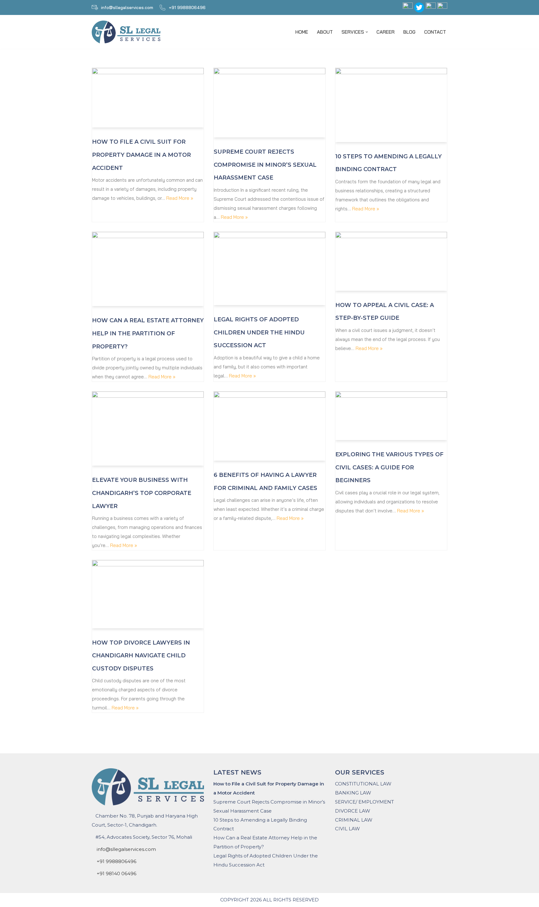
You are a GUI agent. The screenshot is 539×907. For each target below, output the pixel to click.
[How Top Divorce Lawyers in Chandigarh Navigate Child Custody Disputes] (148, 594)
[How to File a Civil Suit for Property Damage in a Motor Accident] (148, 98)
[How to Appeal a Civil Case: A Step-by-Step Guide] (391, 261)
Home (301, 32)
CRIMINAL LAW (353, 820)
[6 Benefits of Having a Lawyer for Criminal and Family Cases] (269, 426)
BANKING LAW (353, 793)
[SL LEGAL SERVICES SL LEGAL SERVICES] (127, 32)
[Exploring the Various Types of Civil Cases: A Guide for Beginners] (391, 415)
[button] (367, 32)
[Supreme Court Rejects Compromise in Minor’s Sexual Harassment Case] (269, 102)
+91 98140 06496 (116, 873)
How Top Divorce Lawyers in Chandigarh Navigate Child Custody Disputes (141, 655)
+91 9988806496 (187, 7)
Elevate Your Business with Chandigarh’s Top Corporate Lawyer (141, 493)
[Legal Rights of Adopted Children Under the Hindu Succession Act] (269, 268)
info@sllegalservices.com (127, 7)
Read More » (179, 198)
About (325, 32)
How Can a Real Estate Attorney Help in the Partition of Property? (148, 333)
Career (385, 32)
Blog (409, 32)
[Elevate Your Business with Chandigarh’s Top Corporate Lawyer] (148, 428)
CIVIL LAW (347, 829)
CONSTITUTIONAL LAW (363, 784)
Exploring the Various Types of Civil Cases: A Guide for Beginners (389, 467)
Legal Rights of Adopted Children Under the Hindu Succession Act (259, 332)
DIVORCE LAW (352, 811)
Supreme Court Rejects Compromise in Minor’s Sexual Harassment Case (265, 164)
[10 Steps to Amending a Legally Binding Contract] (391, 105)
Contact (435, 32)
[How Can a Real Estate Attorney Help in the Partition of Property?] (148, 269)
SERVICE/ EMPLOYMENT (364, 802)
